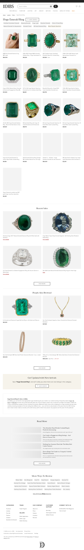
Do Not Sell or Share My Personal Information (13, 533)
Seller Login (22, 518)
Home (4, 15)
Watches (48, 11)
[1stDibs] (8, 6)
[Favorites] (76, 6)
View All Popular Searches (42, 494)
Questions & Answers (11, 520)
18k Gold (14, 402)
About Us (35, 508)
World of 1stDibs (65, 11)
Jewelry (41, 11)
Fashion (55, 11)
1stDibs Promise (50, 515)
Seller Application (24, 516)
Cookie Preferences (28, 533)
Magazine (66, 508)
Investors (35, 515)
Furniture (22, 11)
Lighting (29, 11)
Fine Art (8, 513)
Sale (73, 11)
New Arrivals (13, 11)
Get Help (48, 510)
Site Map (36, 533)
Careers (35, 513)
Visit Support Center (51, 512)
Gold (71, 401)
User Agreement (19, 531)
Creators (8, 517)
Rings (13, 15)
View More (42, 283)
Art (36, 11)
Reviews (35, 517)
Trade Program (23, 508)
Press (34, 511)
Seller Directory (23, 521)
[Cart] (79, 6)
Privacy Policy (27, 531)
